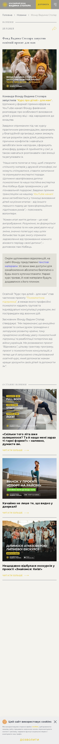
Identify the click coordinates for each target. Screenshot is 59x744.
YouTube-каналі (43, 194)
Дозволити (29, 739)
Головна (7, 15)
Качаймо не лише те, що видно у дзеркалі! (27, 505)
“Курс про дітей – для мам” (34, 100)
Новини (21, 15)
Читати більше (12, 450)
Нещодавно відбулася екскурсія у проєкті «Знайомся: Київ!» (28, 567)
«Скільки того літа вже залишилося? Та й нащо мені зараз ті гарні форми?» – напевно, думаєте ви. (29, 439)
